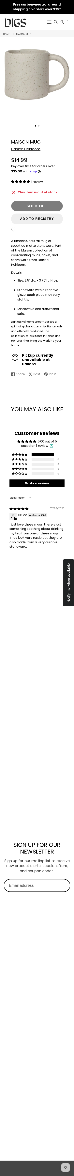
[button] (35, 126)
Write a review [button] (37, 483)
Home (6, 34)
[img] (18, 509)
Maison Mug (23, 34)
